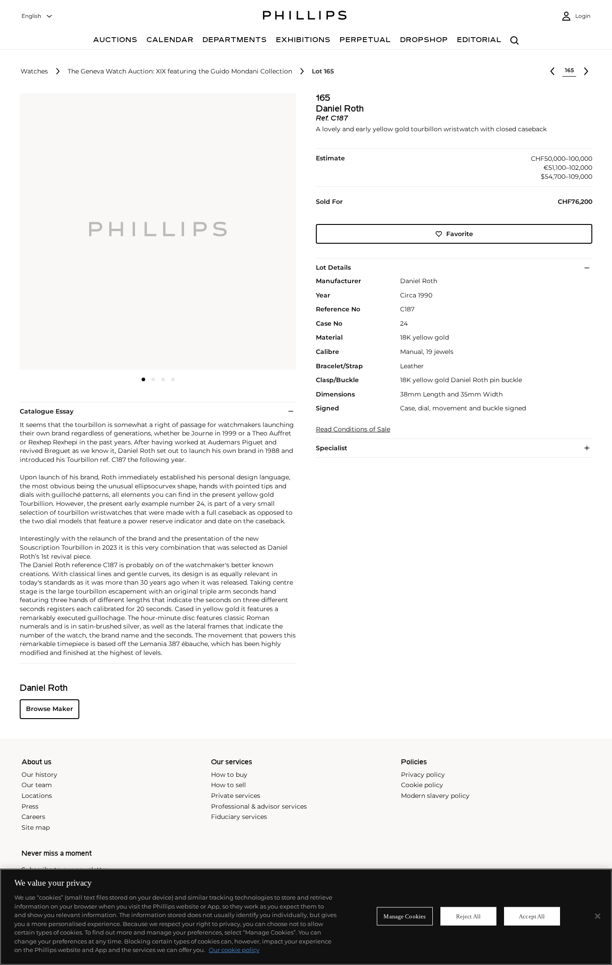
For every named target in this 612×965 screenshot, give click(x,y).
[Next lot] (586, 71)
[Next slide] (250, 232)
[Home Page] (305, 16)
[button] (155, 231)
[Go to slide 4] (173, 379)
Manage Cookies (405, 916)
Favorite (459, 234)
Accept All (532, 916)
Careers (33, 817)
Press (30, 806)
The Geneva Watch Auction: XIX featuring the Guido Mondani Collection (180, 71)
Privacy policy (423, 775)
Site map (36, 827)
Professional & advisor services (259, 806)
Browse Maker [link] (49, 709)
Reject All (468, 916)
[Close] (598, 916)
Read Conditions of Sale (353, 429)
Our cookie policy (234, 949)
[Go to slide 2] (153, 379)
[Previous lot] (552, 71)
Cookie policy (422, 785)
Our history (39, 775)
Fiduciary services (239, 817)
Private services (235, 796)
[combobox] (37, 16)
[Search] (514, 41)
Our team (37, 785)
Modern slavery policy (435, 796)
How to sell (228, 785)
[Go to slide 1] (143, 379)
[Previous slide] (66, 232)
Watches (34, 71)
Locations (37, 796)
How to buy (229, 775)
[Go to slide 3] (163, 379)
